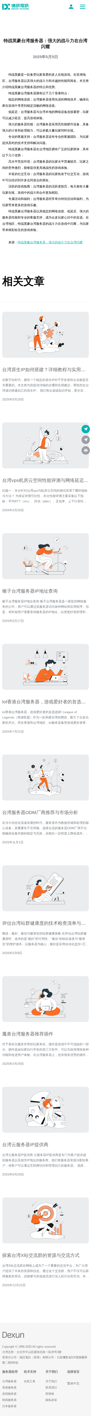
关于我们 (51, 1381)
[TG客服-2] (86, 440)
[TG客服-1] (86, 429)
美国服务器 (9, 1393)
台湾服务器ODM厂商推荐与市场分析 (40, 812)
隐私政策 (51, 1400)
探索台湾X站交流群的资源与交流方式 (41, 1255)
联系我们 (51, 1387)
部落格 (50, 1393)
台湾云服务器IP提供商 (25, 1144)
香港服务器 (9, 1387)
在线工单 (29, 1381)
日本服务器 (9, 1406)
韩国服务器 (9, 1400)
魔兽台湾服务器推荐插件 (27, 1033)
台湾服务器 (9, 1381)
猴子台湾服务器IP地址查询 (30, 591)
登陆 (72, 6)
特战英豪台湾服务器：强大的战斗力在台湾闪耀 (50, 242)
